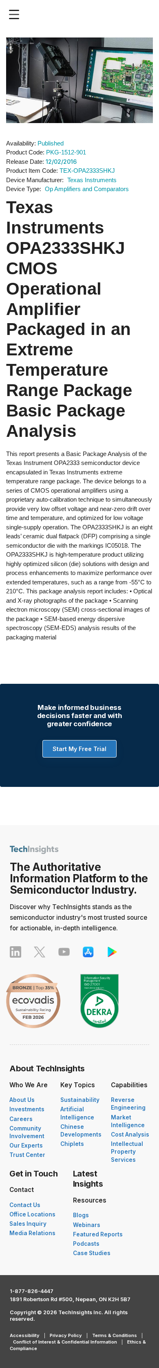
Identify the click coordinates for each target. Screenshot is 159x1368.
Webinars (86, 1225)
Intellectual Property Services (127, 1152)
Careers (21, 1119)
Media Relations (32, 1233)
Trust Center (27, 1155)
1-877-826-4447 (31, 1291)
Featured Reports (98, 1234)
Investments (26, 1109)
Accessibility (25, 1335)
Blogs (81, 1215)
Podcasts (86, 1243)
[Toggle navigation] (16, 14)
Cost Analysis (130, 1134)
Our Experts (26, 1145)
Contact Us (24, 1205)
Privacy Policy (66, 1335)
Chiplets (72, 1144)
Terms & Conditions (114, 1335)
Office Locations (32, 1214)
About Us (22, 1100)
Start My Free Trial (79, 748)
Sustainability (79, 1100)
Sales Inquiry (27, 1223)
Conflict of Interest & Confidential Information (65, 1342)
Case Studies (91, 1253)
